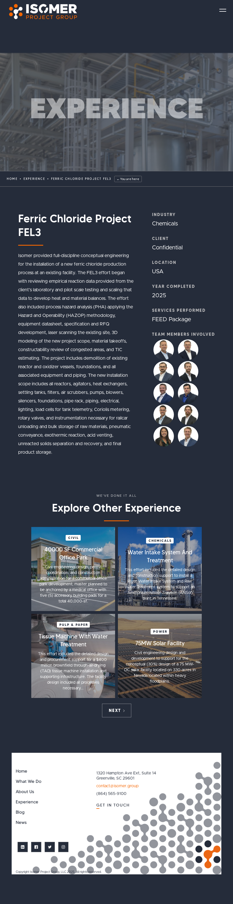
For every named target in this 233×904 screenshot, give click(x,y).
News (21, 822)
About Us (25, 792)
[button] (223, 10)
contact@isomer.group (117, 786)
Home (12, 179)
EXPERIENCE (34, 179)
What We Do (28, 781)
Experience (27, 802)
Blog (20, 812)
